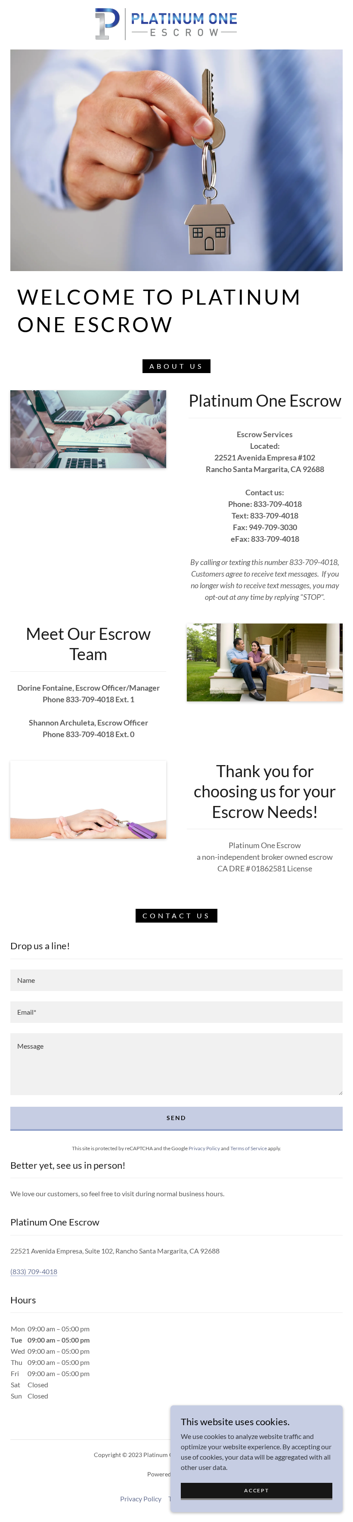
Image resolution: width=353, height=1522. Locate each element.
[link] (165, 24)
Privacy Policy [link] (204, 1148)
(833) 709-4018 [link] (33, 1271)
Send (176, 1117)
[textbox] (176, 980)
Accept (256, 1490)
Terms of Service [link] (248, 1148)
